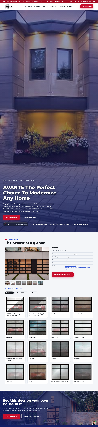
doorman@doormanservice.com (86, 1)
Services (36, 6)
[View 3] (18, 283)
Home (4, 180)
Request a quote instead (32, 416)
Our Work (62, 6)
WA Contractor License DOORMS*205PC (14, 1)
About (69, 6)
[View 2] (12, 283)
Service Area (72, 1)
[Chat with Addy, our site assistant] (94, 423)
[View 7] (40, 283)
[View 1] (7, 283)
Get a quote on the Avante (62, 274)
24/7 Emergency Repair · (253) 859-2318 (52, 1)
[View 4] (23, 283)
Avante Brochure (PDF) (70, 266)
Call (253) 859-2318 (30, 217)
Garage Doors (26, 6)
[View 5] (29, 283)
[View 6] (34, 283)
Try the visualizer (12, 416)
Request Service (87, 6)
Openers (44, 6)
